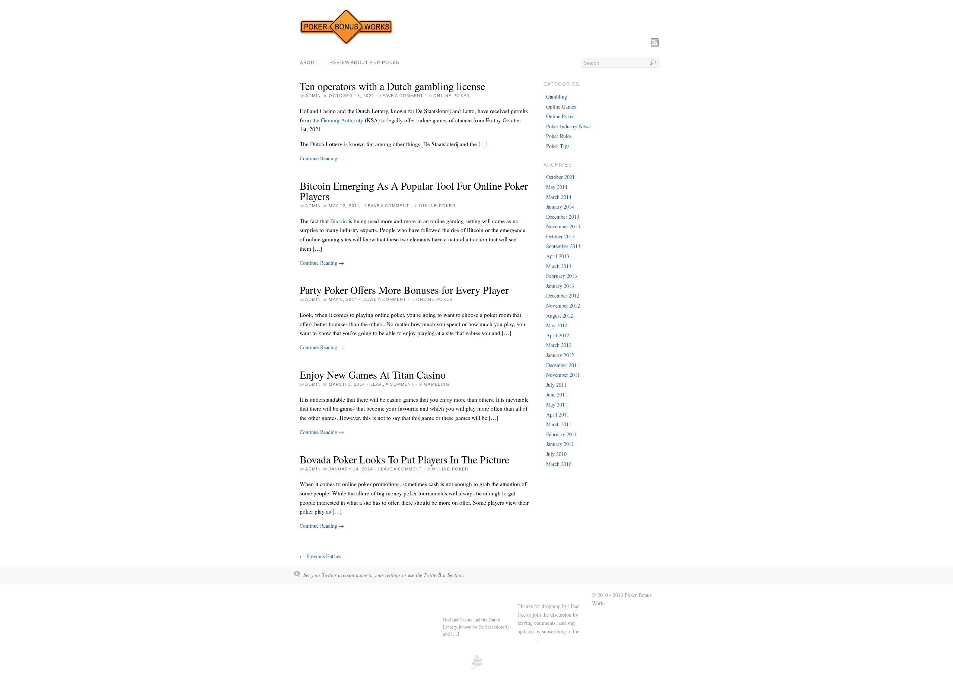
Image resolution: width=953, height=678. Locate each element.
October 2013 (560, 236)
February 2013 (561, 275)
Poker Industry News (568, 126)
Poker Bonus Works (325, 595)
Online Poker (451, 95)
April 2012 (557, 335)
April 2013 (557, 256)
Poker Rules (558, 135)
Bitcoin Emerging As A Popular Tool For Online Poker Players (414, 191)
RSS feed (527, 639)
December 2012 (562, 295)
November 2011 (563, 374)
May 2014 (556, 186)
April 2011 (557, 414)
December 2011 (562, 365)
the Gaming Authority (337, 120)
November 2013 (563, 226)
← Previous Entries (320, 556)
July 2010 (556, 453)
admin (313, 95)
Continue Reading (322, 158)
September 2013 (563, 246)
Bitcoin (338, 221)
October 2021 (560, 176)
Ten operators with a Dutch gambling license (392, 86)
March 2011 (558, 424)
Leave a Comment (402, 95)
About (309, 62)
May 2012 (556, 325)
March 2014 (558, 196)
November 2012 (563, 305)
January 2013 (560, 285)
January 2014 (560, 206)
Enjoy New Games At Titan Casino (373, 374)
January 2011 (560, 443)
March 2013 (558, 266)
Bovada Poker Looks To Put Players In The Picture (404, 459)
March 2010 (558, 463)
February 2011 (561, 434)
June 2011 (556, 394)
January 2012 (560, 355)
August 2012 (559, 315)
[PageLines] (476, 668)
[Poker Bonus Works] (346, 42)
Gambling (437, 384)
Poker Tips (557, 146)
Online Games (561, 106)
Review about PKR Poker (364, 62)
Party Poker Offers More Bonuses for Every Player (404, 290)
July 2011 (556, 384)
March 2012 (558, 344)
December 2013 (562, 216)
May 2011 (556, 404)
